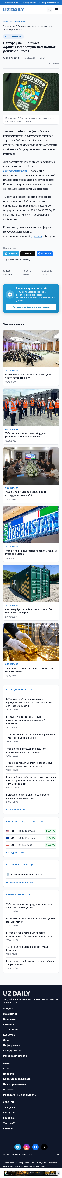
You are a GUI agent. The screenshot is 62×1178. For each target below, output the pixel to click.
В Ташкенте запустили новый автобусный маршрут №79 (30, 920)
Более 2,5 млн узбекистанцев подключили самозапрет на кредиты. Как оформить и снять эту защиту (31, 780)
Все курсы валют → (16, 852)
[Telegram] (17, 1147)
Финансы (8, 1024)
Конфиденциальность (17, 1078)
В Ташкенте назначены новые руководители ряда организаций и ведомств (26, 720)
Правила (8, 1073)
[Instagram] (26, 1147)
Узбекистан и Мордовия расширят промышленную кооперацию (26, 750)
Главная (7, 21)
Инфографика (12, 2)
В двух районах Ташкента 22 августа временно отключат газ (27, 796)
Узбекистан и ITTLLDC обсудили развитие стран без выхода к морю (30, 736)
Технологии (10, 1029)
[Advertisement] (31, 1173)
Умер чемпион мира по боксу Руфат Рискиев (27, 948)
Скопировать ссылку (19, 260)
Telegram (12, 253)
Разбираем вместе (49, 2)
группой (36, 236)
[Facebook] (35, 1147)
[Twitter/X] (44, 1147)
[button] (49, 9)
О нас (6, 1068)
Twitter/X (29, 253)
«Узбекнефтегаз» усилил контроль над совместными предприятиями (29, 764)
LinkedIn (8, 1128)
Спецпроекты (29, 2)
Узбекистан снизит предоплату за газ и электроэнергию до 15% (29, 906)
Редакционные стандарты (19, 1094)
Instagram (9, 1112)
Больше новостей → (17, 809)
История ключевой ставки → (21, 882)
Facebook (46, 253)
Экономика (20, 21)
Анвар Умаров (11, 57)
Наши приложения (14, 1084)
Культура (9, 1034)
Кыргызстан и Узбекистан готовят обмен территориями (30, 963)
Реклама (8, 1089)
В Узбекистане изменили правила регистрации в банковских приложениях (30, 934)
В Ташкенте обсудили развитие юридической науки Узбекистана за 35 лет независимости (29, 702)
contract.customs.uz (15, 170)
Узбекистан (10, 1013)
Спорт (7, 1040)
